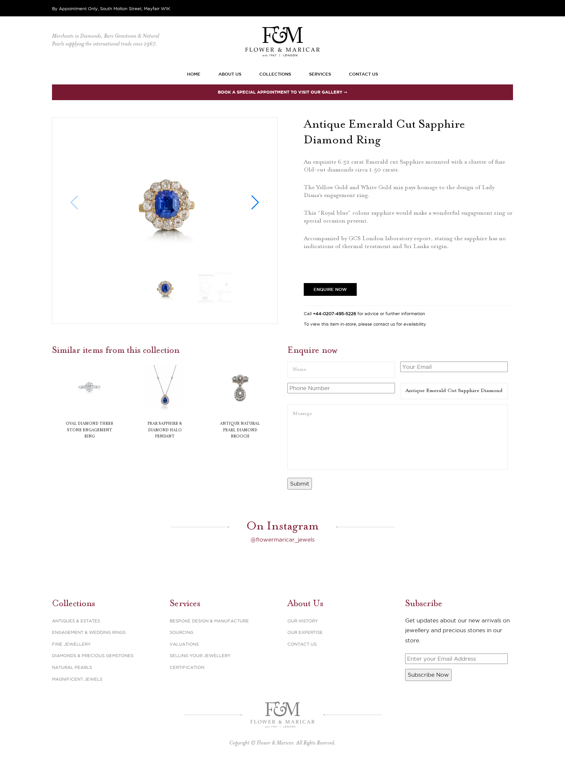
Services (320, 74)
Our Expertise (305, 632)
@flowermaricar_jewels (282, 540)
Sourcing (181, 632)
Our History (302, 620)
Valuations (184, 644)
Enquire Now (330, 289)
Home (193, 74)
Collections (275, 74)
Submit (299, 484)
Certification (187, 667)
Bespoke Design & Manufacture (209, 620)
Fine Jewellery (71, 644)
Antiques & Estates (76, 620)
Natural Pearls (72, 667)
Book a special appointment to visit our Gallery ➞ (282, 92)
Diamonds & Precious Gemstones (92, 655)
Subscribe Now (428, 675)
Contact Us (363, 74)
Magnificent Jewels (77, 679)
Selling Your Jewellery (200, 655)
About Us (229, 74)
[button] (255, 202)
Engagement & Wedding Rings (89, 632)
